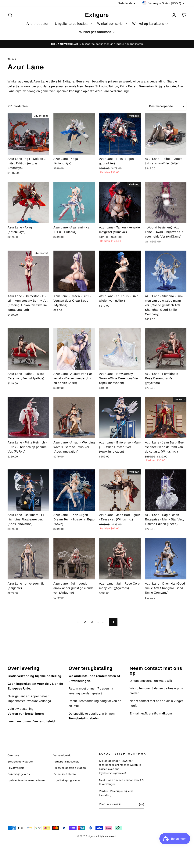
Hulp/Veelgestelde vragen (69, 767)
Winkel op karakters (148, 24)
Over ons (13, 755)
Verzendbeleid (62, 755)
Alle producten (38, 24)
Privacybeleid (16, 767)
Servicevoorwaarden (21, 761)
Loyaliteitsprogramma (67, 780)
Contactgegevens (19, 774)
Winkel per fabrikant (95, 32)
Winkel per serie (110, 24)
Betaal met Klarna (64, 774)
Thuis (11, 59)
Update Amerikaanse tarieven (26, 780)
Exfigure (97, 15)
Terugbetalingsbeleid (66, 761)
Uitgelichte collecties (71, 24)
